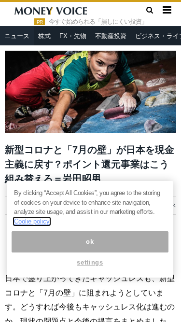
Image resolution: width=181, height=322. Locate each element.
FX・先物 (72, 36)
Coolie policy (32, 221)
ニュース (16, 36)
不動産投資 (110, 36)
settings (90, 262)
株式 (44, 36)
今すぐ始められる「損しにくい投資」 (98, 21)
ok (90, 241)
